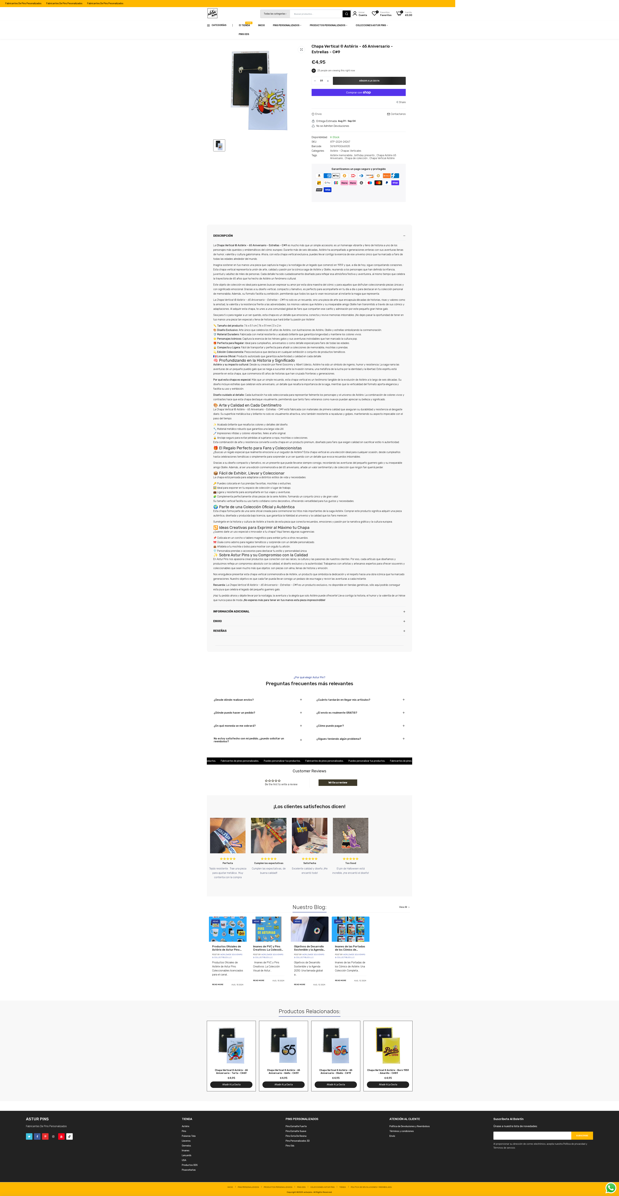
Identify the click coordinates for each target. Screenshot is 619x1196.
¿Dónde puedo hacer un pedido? (234, 712)
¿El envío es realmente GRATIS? (336, 712)
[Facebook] (37, 1136)
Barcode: (317, 146)
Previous (215, 1056)
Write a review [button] (337, 782)
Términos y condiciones (401, 1131)
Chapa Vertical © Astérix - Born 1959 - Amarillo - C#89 (388, 1072)
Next (404, 1056)
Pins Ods (244, 34)
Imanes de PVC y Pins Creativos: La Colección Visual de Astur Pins (268, 948)
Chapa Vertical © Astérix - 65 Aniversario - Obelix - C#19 (335, 1072)
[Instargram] (53, 1136)
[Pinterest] (45, 1136)
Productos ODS (190, 1165)
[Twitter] (29, 1136)
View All (403, 907)
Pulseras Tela (189, 1136)
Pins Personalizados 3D (298, 1141)
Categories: (318, 150)
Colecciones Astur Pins (371, 25)
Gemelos (186, 1145)
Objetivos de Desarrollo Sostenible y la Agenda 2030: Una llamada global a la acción (309, 948)
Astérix (185, 1126)
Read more (217, 984)
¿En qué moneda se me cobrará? (235, 725)
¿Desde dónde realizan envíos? (234, 699)
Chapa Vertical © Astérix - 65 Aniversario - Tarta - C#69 (231, 1072)
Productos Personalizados (328, 25)
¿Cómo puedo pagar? (330, 725)
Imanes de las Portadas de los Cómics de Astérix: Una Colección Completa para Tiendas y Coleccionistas (350, 948)
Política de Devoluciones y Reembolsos (409, 1126)
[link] (228, 929)
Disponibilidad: (320, 137)
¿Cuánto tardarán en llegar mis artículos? (343, 699)
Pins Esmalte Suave (296, 1131)
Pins (184, 1131)
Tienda (245, 24)
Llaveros (186, 1141)
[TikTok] (69, 1136)
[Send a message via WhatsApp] (610, 1187)
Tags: (314, 155)
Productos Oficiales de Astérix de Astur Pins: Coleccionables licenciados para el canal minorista (226, 948)
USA (184, 1160)
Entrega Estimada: (326, 121)
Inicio (261, 25)
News (215, 921)
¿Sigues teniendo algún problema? (338, 738)
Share (402, 102)
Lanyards (186, 1155)
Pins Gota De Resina (296, 1136)
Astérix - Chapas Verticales (345, 150)
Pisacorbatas (189, 1170)
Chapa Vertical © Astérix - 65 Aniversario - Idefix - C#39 (283, 1072)
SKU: (314, 141)
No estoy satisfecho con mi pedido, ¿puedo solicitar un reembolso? (249, 740)
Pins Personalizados (286, 25)
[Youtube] (61, 1136)
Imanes (185, 1150)
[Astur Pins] (212, 14)
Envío (392, 1136)
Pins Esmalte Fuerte (296, 1126)
